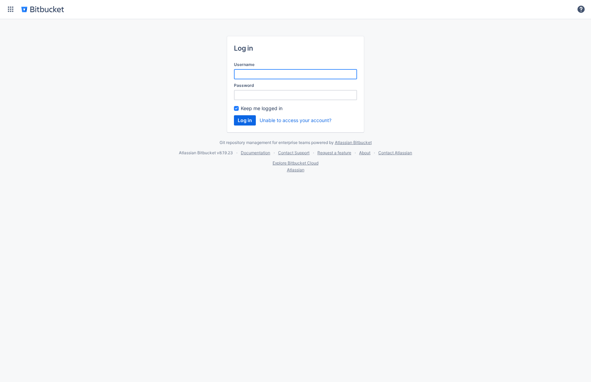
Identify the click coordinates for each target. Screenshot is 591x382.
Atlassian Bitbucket (353, 142)
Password (244, 85)
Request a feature (334, 152)
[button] (10, 9)
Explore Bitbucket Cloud (295, 163)
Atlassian (295, 169)
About (364, 152)
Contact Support (294, 152)
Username (244, 64)
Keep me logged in (262, 108)
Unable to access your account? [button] (295, 120)
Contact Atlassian (395, 152)
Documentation (255, 152)
